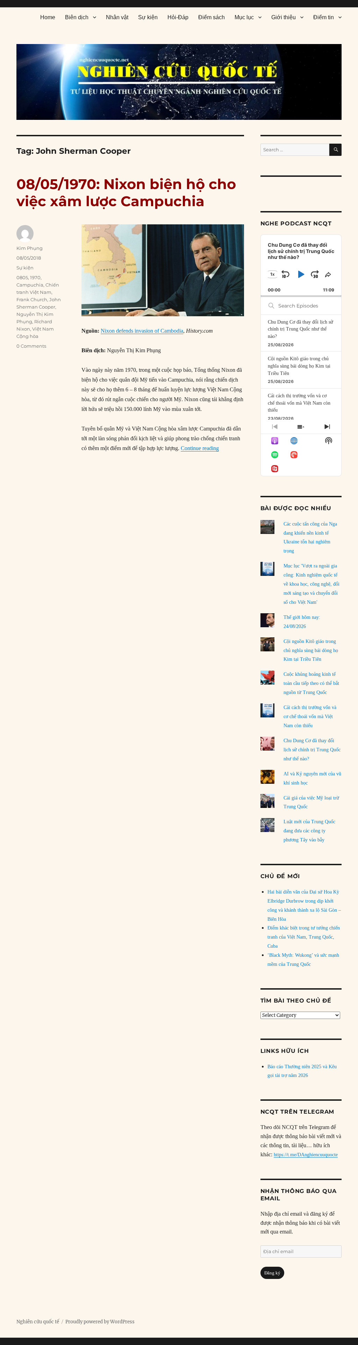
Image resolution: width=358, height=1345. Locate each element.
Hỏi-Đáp (177, 17)
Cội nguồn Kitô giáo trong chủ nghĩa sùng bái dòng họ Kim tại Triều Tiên (299, 366)
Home (47, 17)
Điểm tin (323, 17)
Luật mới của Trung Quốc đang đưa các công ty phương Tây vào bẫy (309, 831)
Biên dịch (76, 17)
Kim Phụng (29, 248)
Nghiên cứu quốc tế (37, 1322)
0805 (22, 277)
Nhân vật (117, 17)
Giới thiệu (283, 17)
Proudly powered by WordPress (100, 1322)
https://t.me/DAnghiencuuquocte (306, 1154)
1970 (35, 277)
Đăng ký (272, 1272)
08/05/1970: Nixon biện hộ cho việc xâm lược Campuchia (126, 192)
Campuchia (29, 285)
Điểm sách (211, 17)
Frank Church (31, 299)
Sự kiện (148, 17)
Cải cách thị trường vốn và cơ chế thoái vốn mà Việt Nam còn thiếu (299, 403)
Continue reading (200, 448)
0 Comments (31, 346)
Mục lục (244, 17)
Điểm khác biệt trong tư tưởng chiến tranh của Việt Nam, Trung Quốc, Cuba (303, 937)
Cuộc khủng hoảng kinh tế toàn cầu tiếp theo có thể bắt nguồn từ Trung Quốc (311, 683)
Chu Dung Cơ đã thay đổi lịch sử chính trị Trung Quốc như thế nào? (300, 329)
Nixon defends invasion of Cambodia (142, 331)
